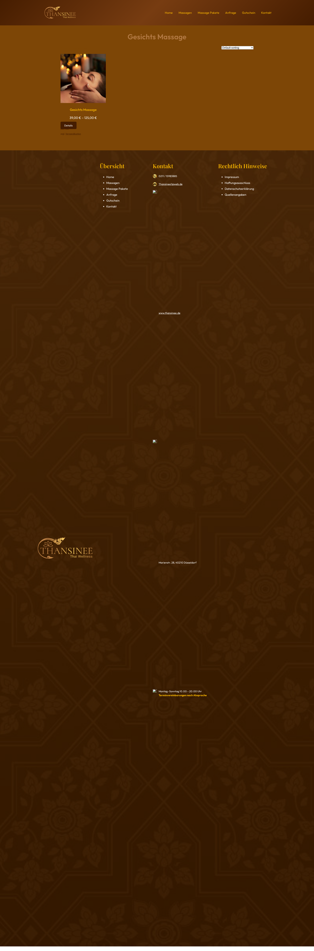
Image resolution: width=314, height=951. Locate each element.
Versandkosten (73, 133)
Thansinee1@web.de (171, 184)
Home (110, 177)
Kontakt (111, 206)
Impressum (232, 177)
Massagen (113, 183)
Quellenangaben (235, 195)
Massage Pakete (117, 189)
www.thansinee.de (169, 313)
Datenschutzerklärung (239, 189)
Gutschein (113, 200)
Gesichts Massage (83, 110)
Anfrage (111, 195)
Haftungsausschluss (237, 183)
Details (68, 125)
